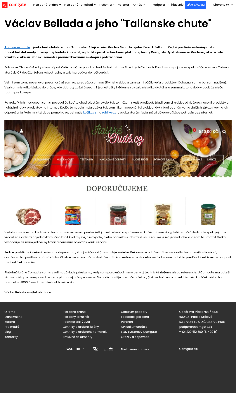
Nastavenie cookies (135, 349)
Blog (7, 332)
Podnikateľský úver (76, 322)
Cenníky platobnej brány (81, 327)
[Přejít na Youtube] (32, 347)
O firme (9, 312)
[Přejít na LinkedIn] (23, 347)
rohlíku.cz (109, 112)
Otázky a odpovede (135, 337)
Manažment (13, 317)
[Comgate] (14, 5)
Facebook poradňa (135, 317)
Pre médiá (11, 327)
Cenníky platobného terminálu (85, 332)
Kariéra (9, 322)
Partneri (127, 322)
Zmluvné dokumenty (77, 337)
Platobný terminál (76, 317)
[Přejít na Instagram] (14, 347)
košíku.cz (89, 112)
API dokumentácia (134, 327)
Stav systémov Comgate (139, 332)
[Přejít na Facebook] (5, 347)
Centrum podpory (134, 312)
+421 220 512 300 (191, 332)
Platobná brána (74, 312)
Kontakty (11, 337)
